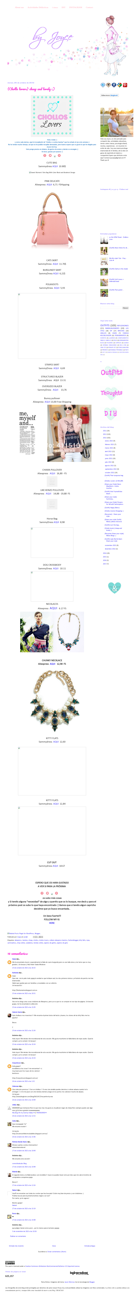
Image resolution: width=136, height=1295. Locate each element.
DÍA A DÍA (123, 345)
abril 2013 (108, 451)
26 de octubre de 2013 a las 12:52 (23, 1116)
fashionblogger (73, 940)
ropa (87, 940)
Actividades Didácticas (38, 7)
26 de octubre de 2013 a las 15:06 (23, 1137)
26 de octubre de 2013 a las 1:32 (23, 1081)
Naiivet (14, 1190)
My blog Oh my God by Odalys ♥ (23, 1113)
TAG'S (127, 350)
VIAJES (114, 333)
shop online (21, 943)
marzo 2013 (109, 448)
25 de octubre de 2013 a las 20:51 (23, 993)
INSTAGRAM (75, 7)
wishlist (126, 343)
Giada (14, 959)
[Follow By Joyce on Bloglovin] (109, 96)
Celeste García (17, 1012)
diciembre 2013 (110, 549)
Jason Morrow (69, 1282)
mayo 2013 (109, 455)
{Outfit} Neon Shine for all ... (118, 248)
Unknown (15, 1086)
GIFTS (104, 352)
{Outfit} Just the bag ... (112, 525)
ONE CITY (103, 347)
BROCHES (121, 331)
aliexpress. (18, 940)
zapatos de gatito (50, 943)
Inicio (54, 1246)
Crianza (55, 7)
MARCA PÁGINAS (112, 352)
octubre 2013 (110, 473)
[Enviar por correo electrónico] (34, 937)
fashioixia (15, 973)
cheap (30, 940)
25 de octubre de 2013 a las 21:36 (23, 1030)
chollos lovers (44, 940)
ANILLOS (103, 333)
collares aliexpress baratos (58, 940)
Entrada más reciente (16, 1246)
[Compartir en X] (38, 937)
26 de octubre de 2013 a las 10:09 (23, 1100)
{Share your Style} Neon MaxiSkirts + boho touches (113, 486)
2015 (105, 557)
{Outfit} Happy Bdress (112, 508)
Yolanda (14, 1172)
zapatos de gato (62, 943)
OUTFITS (104, 325)
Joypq (19, 937)
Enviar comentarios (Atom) (56, 1252)
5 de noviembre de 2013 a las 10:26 (24, 1231)
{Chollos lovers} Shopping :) (114, 511)
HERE (52, 923)
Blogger (92, 1282)
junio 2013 (109, 458)
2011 (105, 431)
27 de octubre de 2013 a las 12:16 (23, 1185)
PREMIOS (105, 350)
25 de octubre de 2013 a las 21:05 (23, 1007)
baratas (25, 940)
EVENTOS (103, 338)
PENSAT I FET (112, 347)
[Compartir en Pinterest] (42, 937)
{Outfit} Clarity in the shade (118, 269)
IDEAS (115, 340)
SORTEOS (118, 343)
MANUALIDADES (112, 328)
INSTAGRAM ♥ (42, 1113)
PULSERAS (110, 343)
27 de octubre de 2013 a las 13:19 (23, 1208)
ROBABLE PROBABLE (116, 350)
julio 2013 (108, 462)
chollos (35, 940)
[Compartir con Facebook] (40, 937)
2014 (105, 553)
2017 (105, 564)
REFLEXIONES (123, 326)
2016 (105, 560)
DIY (63, 7)
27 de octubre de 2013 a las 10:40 (23, 1151)
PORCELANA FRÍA (123, 347)
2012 (105, 434)
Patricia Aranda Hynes (19, 1142)
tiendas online (38, 943)
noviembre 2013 (111, 545)
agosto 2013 (109, 466)
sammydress (11, 943)
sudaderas (29, 943)
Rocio (14, 1213)
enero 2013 (109, 441)
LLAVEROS (112, 338)
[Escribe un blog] (36, 937)
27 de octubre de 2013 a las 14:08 (23, 1220)
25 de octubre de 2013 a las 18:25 (23, 968)
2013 (105, 438)
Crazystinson (16, 1063)
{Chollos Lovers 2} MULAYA (114, 481)
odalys (14, 1105)
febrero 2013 (109, 444)
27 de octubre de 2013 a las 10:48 (23, 1167)
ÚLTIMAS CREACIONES (110, 345)
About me (19, 7)
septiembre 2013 (111, 469)
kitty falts (82, 940)
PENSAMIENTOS (120, 335)
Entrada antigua (89, 1246)
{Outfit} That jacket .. (116, 290)
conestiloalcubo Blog (19, 1163)
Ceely (14, 1121)
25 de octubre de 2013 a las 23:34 (23, 1044)
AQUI (55, 166)
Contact (89, 7)
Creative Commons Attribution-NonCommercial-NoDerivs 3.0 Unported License (52, 1266)
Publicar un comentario (18, 1236)
